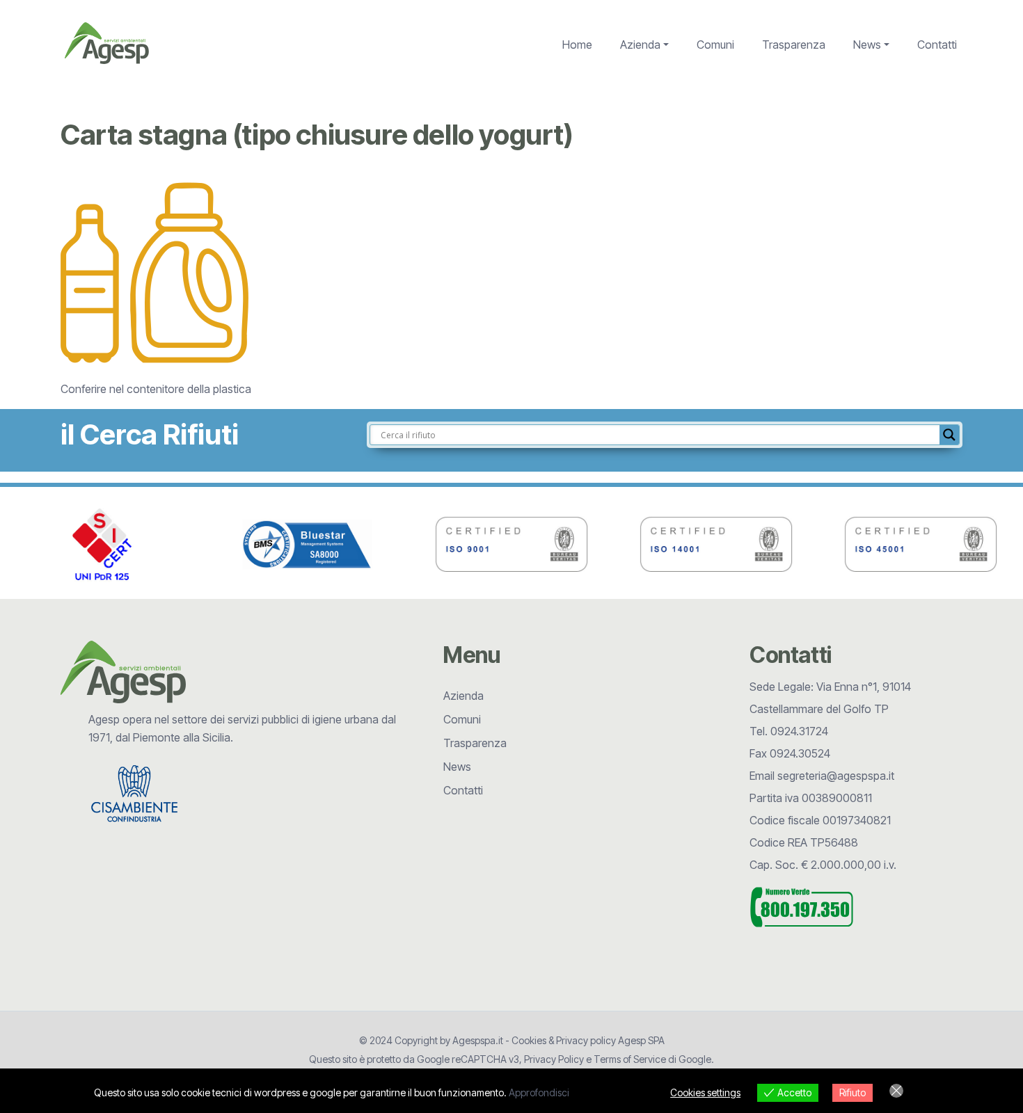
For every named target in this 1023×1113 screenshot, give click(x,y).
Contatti (937, 44)
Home (577, 44)
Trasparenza (793, 44)
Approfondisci (539, 1092)
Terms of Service (630, 1059)
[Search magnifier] (949, 435)
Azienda (640, 44)
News (867, 44)
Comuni (715, 44)
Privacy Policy (554, 1059)
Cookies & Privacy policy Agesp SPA (588, 1040)
